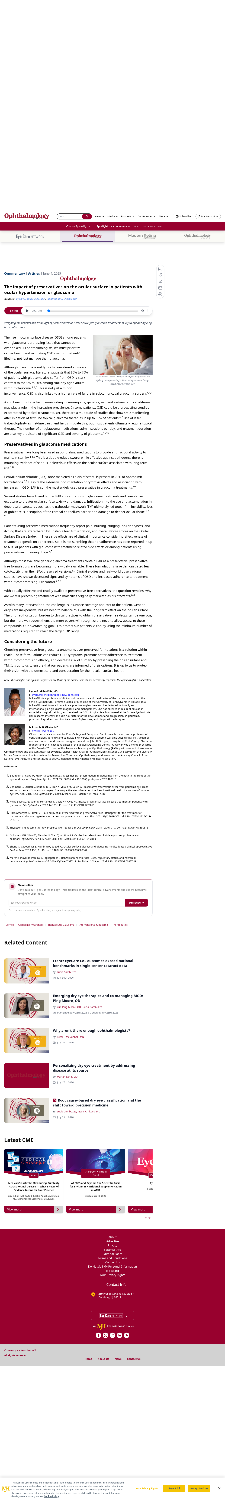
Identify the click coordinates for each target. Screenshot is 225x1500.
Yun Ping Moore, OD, (69, 1007)
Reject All (174, 1488)
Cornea (10, 924)
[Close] (219, 1488)
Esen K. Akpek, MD (89, 1111)
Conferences (145, 216)
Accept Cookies (199, 1488)
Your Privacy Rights (112, 1275)
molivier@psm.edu (43, 730)
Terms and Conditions (112, 1258)
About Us (103, 1359)
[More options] (148, 311)
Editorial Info (112, 1250)
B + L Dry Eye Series (120, 226)
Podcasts (126, 216)
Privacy (112, 1245)
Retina (136, 226)
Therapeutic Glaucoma (61, 924)
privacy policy (75, 910)
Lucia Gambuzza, (67, 1111)
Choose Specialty (76, 226)
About (112, 1237)
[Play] (27, 311)
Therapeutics (120, 924)
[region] (112, 1489)
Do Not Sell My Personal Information (112, 1266)
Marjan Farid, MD (67, 1076)
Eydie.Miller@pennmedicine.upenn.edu (55, 694)
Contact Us (112, 1262)
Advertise (112, 1241)
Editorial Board (113, 1254)
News (118, 1359)
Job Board (112, 1271)
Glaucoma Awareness (31, 924)
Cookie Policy (51, 1496)
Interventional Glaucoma (93, 924)
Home (88, 1359)
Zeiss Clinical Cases (152, 226)
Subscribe (135, 902)
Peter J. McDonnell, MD (70, 1036)
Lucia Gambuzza (66, 972)
